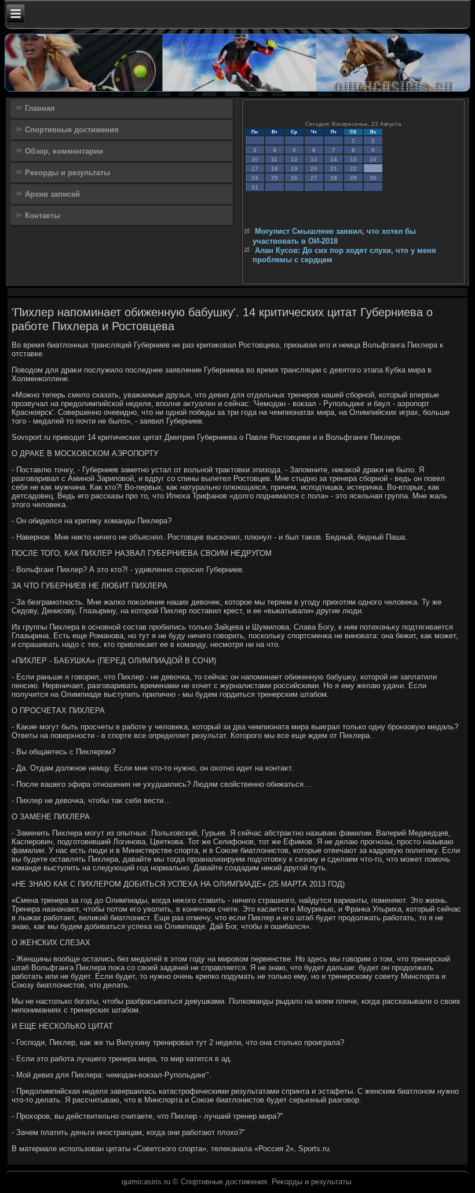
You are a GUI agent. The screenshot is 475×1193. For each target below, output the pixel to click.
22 (353, 168)
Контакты (42, 215)
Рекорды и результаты (67, 172)
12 (294, 159)
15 (353, 159)
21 (333, 168)
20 (313, 168)
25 (274, 178)
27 (313, 178)
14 (333, 159)
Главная (40, 108)
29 (353, 178)
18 (274, 168)
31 (254, 187)
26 (294, 178)
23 (373, 168)
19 (294, 168)
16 (373, 159)
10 (254, 159)
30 (373, 178)
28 (333, 178)
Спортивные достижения (72, 129)
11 (274, 159)
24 (254, 178)
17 (254, 168)
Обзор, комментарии (64, 151)
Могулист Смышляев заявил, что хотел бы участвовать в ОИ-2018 (334, 236)
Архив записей (52, 194)
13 (313, 159)
